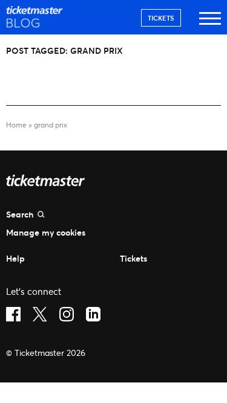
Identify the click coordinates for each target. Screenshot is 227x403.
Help (15, 258)
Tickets (161, 17)
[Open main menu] (210, 24)
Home (16, 124)
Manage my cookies (45, 232)
